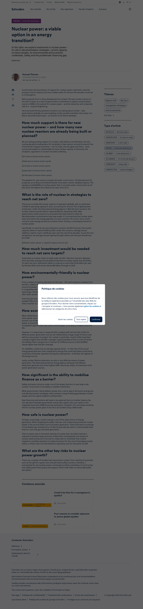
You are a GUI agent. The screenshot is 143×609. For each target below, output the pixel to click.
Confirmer (96, 319)
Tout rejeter (81, 319)
